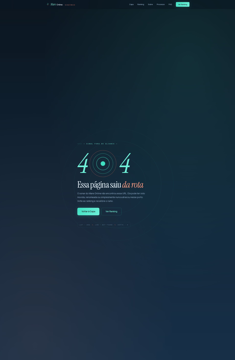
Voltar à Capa (88, 211)
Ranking (140, 4)
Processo (161, 4)
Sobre (150, 4)
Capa (131, 4)
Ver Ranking (182, 4)
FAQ (170, 4)
